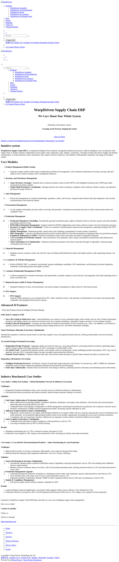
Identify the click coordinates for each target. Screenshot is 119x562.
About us (9, 533)
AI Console (10, 47)
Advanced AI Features (31, 141)
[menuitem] (9, 6)
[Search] (28, 36)
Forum (8, 549)
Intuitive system (6, 141)
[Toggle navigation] (6, 60)
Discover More (59, 137)
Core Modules (17, 141)
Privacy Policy (11, 545)
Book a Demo (20, 47)
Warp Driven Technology (32, 560)
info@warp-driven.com (8, 521)
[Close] (2, 64)
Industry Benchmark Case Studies (51, 141)
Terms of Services (12, 541)
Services (9, 537)
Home (8, 528)
